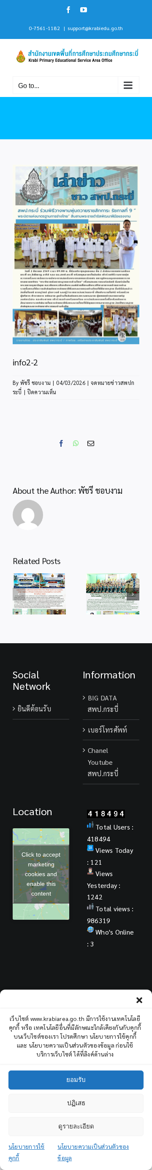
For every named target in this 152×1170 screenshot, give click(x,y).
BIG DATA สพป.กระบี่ (103, 703)
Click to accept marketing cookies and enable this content (41, 874)
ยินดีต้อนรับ (34, 708)
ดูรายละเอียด (76, 1126)
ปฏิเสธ (76, 1102)
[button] (139, 1000)
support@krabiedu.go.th (95, 28)
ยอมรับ (76, 1079)
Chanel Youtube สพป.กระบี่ (103, 762)
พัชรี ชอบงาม (35, 382)
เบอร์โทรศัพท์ (107, 729)
